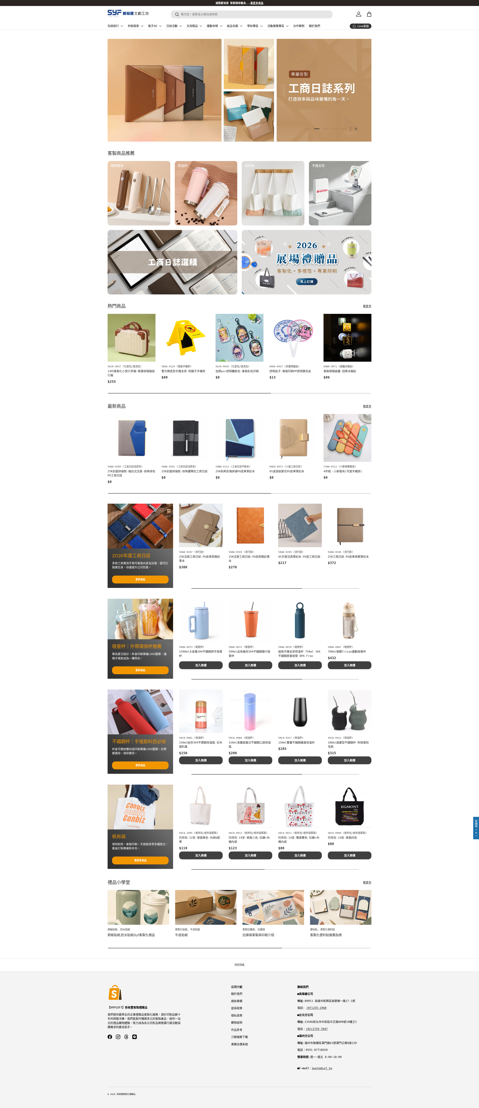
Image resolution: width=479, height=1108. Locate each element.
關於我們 (314, 26)
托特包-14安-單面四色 (342, 837)
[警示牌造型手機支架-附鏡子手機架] (185, 338)
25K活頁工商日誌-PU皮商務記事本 (249, 559)
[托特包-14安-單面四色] (349, 806)
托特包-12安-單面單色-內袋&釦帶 (199, 840)
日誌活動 (172, 26)
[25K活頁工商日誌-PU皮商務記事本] (250, 525)
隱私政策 (236, 1015)
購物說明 (236, 1022)
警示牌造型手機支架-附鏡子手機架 (183, 371)
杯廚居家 (133, 26)
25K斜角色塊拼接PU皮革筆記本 (235, 471)
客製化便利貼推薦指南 (326, 935)
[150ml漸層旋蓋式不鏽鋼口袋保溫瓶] (250, 711)
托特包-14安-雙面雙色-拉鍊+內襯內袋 (298, 840)
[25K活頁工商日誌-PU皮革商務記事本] (201, 525)
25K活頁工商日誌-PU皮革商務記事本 (199, 559)
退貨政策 (236, 1008)
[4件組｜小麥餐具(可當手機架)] (347, 438)
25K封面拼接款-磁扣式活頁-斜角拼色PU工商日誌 (131, 473)
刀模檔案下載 (239, 1037)
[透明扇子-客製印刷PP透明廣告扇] (293, 338)
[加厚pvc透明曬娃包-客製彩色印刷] (239, 338)
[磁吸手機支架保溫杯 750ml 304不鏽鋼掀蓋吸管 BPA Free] (300, 620)
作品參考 (236, 1030)
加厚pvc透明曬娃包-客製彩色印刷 (237, 371)
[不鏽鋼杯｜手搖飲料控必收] (140, 712)
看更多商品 (140, 860)
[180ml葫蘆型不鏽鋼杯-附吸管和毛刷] (349, 711)
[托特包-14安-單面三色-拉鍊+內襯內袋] (250, 806)
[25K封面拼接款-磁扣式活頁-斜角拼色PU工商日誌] (131, 438)
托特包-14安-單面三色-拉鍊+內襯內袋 (249, 840)
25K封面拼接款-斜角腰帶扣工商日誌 (184, 471)
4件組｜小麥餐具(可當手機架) (343, 471)
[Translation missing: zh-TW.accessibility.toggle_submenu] (122, 26)
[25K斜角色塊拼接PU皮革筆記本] (239, 438)
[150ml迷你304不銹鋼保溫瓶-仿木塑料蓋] (201, 711)
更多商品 (140, 579)
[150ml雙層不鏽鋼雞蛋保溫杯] (300, 711)
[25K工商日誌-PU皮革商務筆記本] (349, 525)
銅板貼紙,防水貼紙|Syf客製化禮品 (131, 935)
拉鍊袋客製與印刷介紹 (258, 935)
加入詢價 (201, 665)
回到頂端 (239, 964)
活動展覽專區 (275, 26)
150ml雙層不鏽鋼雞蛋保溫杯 (296, 742)
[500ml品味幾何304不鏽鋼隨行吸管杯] (250, 620)
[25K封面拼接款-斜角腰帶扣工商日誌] (185, 438)
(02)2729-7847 (317, 1029)
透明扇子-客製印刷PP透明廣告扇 (290, 371)
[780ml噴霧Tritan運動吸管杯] (349, 620)
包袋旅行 (113, 26)
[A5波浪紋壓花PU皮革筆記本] (293, 438)
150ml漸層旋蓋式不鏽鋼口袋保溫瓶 (250, 745)
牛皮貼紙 (181, 935)
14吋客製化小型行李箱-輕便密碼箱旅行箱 (131, 373)
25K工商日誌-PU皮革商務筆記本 (348, 556)
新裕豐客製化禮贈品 (126, 1094)
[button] (369, 14)
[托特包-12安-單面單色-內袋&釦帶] (201, 806)
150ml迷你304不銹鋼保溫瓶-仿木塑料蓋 (200, 745)
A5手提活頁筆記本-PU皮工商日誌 (299, 556)
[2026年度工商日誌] (140, 526)
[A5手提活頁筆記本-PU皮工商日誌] (300, 525)
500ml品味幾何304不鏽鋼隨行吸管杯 (249, 654)
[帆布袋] (140, 807)
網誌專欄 (236, 1001)
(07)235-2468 (316, 1008)
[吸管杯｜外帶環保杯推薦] (140, 619)
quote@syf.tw (322, 1068)
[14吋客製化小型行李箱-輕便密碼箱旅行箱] (131, 338)
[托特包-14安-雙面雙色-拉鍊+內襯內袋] (300, 806)
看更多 (367, 306)
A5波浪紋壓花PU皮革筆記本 (286, 471)
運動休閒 (212, 26)
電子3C (152, 26)
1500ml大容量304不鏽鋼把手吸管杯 (200, 654)
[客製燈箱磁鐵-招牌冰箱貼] (347, 338)
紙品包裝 (232, 26)
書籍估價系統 (239, 1044)
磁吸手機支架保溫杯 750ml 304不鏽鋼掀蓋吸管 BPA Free (299, 654)
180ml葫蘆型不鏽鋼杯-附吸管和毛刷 (348, 745)
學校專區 (252, 26)
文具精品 (192, 26)
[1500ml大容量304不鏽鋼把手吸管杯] (201, 620)
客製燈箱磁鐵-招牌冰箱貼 (340, 371)
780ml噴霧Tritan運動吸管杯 (347, 651)
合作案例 (298, 26)
